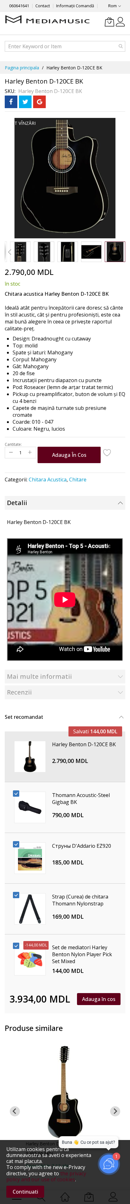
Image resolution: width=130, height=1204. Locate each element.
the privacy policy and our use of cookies (46, 1176)
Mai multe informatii (39, 676)
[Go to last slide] (15, 1111)
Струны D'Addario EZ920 (81, 845)
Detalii (17, 502)
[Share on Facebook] (11, 102)
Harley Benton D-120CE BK (84, 744)
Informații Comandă (75, 6)
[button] (9, 251)
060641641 (19, 6)
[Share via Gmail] (39, 102)
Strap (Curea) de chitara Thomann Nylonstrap (80, 900)
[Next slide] (115, 1111)
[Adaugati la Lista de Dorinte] (107, 452)
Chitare (77, 479)
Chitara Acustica (48, 479)
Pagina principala (22, 68)
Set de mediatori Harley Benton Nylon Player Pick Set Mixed (82, 954)
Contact (42, 6)
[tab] (65, 503)
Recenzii (19, 692)
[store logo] (47, 20)
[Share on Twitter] (25, 102)
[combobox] (65, 46)
